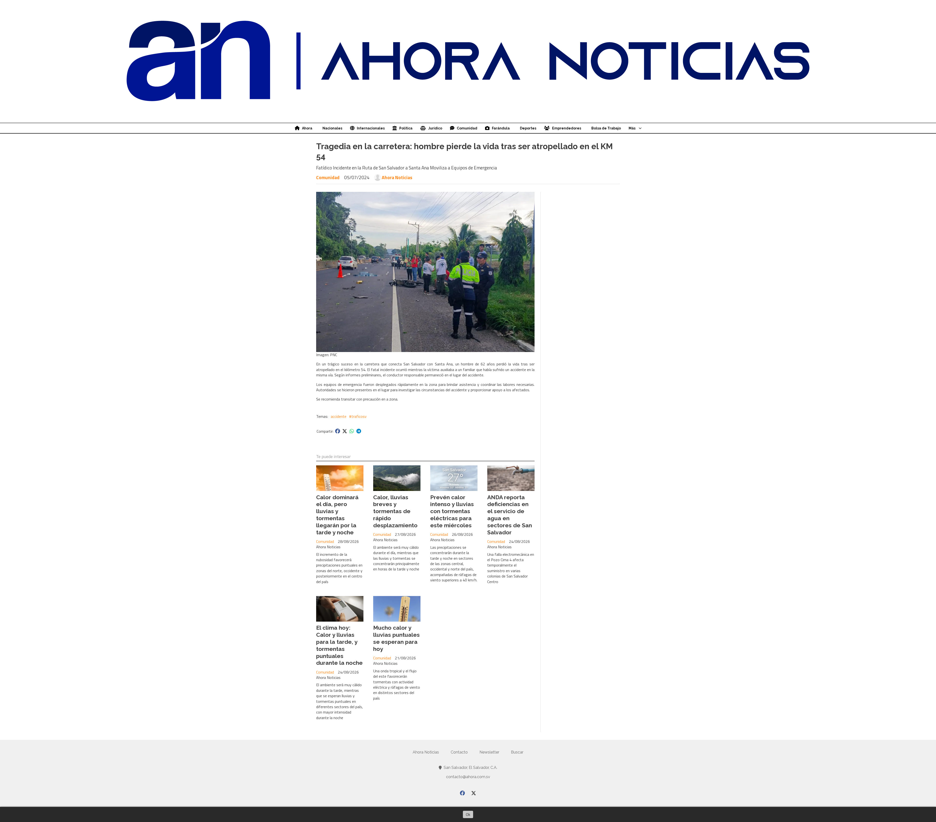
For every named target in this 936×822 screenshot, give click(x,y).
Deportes (528, 128)
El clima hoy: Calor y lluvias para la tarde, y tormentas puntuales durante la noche (339, 645)
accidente (338, 416)
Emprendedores (566, 128)
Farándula (501, 128)
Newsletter (489, 752)
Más (632, 128)
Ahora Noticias (397, 177)
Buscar (517, 752)
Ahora (307, 128)
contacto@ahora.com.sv (468, 776)
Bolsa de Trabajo (606, 128)
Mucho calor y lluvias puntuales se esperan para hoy (396, 638)
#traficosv (358, 416)
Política (405, 128)
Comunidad (467, 128)
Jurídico (435, 128)
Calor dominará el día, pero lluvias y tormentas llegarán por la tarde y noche (337, 515)
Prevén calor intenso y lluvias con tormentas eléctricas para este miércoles (452, 511)
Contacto (459, 752)
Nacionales (332, 128)
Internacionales (371, 128)
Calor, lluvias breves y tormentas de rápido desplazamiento (395, 511)
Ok (468, 814)
